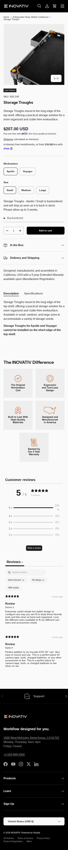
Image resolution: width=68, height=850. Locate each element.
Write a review (34, 548)
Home (6, 17)
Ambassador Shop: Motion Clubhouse (31, 17)
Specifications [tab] (33, 293)
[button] (55, 6)
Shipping (8, 139)
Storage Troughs (11, 19)
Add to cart (45, 230)
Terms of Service (25, 838)
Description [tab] (11, 293)
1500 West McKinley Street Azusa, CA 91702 (31, 737)
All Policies (8, 838)
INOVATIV (15, 832)
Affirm (29, 841)
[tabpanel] (34, 318)
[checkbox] (13, 588)
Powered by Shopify (30, 832)
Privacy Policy (43, 838)
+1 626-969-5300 (14, 754)
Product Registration (13, 841)
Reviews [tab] (15, 562)
